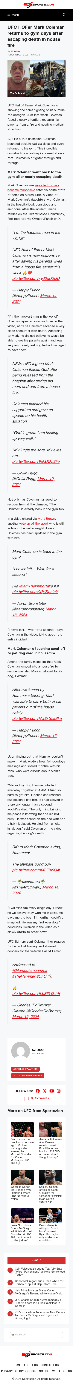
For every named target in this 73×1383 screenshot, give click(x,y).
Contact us (50, 1365)
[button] (64, 15)
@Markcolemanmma (29, 971)
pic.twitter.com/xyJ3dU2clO (36, 279)
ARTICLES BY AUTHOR (25, 1069)
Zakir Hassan (27, 1076)
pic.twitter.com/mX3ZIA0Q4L (36, 870)
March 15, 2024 (25, 1017)
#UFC (41, 976)
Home (17, 1365)
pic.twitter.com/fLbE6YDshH (36, 994)
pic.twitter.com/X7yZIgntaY (35, 592)
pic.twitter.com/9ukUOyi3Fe (36, 462)
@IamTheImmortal (34, 586)
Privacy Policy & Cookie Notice (25, 1371)
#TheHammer (23, 976)
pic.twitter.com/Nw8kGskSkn (37, 719)
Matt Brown (46, 518)
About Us (31, 1365)
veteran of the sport (33, 523)
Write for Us (62, 1371)
